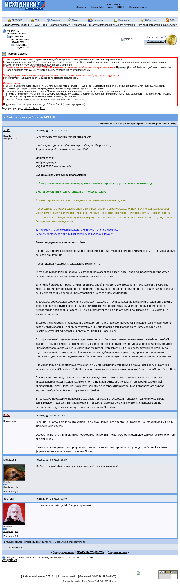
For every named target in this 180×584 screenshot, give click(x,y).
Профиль (8, 138)
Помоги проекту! (156, 41)
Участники (97, 20)
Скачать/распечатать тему (161, 123)
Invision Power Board (83, 581)
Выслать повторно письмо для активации (112, 25)
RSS (172, 20)
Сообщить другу (134, 123)
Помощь (55, 20)
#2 (47, 415)
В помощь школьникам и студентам (20, 39)
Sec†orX (8, 498)
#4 (47, 499)
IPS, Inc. (113, 581)
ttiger (20, 108)
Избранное (151, 20)
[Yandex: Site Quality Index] (147, 574)
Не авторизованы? (59, 25)
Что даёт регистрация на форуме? (157, 25)
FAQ (37, 20)
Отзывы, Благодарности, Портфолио (136, 93)
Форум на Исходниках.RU (16, 32)
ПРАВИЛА (17, 20)
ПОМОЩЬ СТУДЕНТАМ (22, 46)
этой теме (113, 62)
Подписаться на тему (110, 123)
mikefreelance (31, 108)
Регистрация (79, 25)
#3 (47, 460)
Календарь (124, 20)
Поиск (75, 20)
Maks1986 (9, 459)
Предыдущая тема (63, 552)
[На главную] (25, 5)
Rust (42, 108)
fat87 (6, 130)
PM (16, 138)
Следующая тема (117, 552)
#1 (47, 130)
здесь (44, 78)
